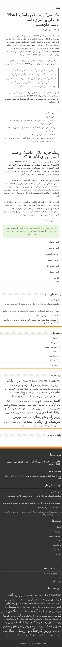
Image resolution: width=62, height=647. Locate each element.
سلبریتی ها (14, 392)
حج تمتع (45, 392)
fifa (45, 381)
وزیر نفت (16, 422)
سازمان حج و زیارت (27, 392)
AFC (31, 381)
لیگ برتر (25, 616)
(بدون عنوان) (50, 116)
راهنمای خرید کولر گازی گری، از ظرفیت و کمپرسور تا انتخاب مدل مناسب (31, 311)
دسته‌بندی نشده (51, 347)
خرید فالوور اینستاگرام (52, 573)
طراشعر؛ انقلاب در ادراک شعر (43, 134)
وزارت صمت (30, 409)
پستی (35, 162)
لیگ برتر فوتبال (46, 404)
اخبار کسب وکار (52, 266)
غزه (50, 397)
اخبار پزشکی (54, 272)
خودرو (39, 392)
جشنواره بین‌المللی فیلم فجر (27, 389)
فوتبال (36, 401)
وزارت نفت (36, 412)
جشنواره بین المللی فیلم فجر (49, 389)
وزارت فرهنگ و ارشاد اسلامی (31, 622)
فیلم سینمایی (25, 401)
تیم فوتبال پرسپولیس (28, 385)
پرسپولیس (54, 425)
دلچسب (41, 30)
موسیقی (21, 405)
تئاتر (42, 385)
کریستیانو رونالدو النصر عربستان (32, 426)
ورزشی (9, 228)
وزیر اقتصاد (25, 412)
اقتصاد (15, 228)
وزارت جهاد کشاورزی (44, 409)
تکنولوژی (54, 342)
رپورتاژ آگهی (56, 581)
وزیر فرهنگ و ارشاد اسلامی (37, 419)
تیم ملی (13, 385)
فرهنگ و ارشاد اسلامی (26, 611)
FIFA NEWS (54, 381)
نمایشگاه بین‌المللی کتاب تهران (31, 619)
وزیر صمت (26, 417)
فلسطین (45, 401)
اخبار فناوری (54, 248)
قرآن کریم (14, 401)
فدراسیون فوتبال (40, 396)
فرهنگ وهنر (44, 231)
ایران (17, 380)
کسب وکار (53, 360)
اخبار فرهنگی (53, 242)
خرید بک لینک (56, 577)
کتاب (45, 425)
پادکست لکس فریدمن (33, 61)
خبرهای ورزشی (53, 260)
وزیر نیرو (7, 422)
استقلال (25, 381)
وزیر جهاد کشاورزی (12, 413)
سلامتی (26, 231)
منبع (57, 281)
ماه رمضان (31, 405)
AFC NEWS (38, 381)
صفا (58, 561)
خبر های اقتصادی (52, 254)
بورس (46, 385)
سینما (56, 396)
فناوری (24, 190)
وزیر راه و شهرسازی (46, 417)
